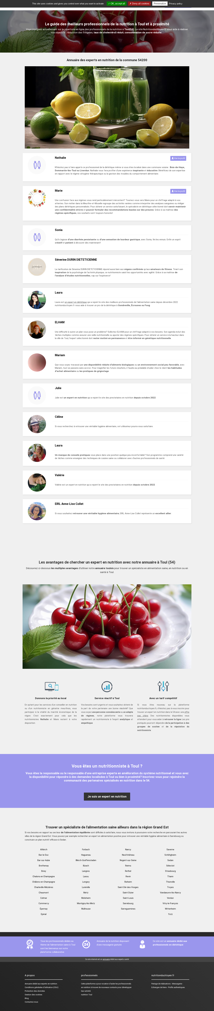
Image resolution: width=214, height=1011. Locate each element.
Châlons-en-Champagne (43, 882)
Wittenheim (170, 909)
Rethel (128, 871)
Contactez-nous (31, 1002)
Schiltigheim (170, 855)
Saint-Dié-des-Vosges (128, 887)
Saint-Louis (128, 898)
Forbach (86, 849)
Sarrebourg (128, 903)
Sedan (170, 860)
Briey (43, 871)
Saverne (170, 849)
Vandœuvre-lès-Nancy (170, 892)
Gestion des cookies (33, 995)
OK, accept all (117, 3)
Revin (128, 876)
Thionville (170, 882)
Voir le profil (179, 158)
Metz (85, 892)
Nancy (128, 849)
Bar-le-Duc (44, 855)
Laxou (86, 876)
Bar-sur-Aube (43, 860)
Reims (128, 866)
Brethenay (44, 866)
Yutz (170, 914)
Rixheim (128, 882)
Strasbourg (170, 871)
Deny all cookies (140, 3)
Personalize (160, 3)
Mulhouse (86, 909)
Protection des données (35, 991)
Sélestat (170, 866)
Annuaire (28, 984)
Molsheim (86, 898)
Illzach (86, 866)
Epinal (43, 914)
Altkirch (43, 849)
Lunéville (86, 887)
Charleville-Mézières (43, 887)
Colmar (43, 898)
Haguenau (86, 855)
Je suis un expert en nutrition (107, 796)
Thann (170, 876)
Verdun (170, 898)
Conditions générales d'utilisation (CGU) (41, 987)
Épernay (43, 909)
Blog (27, 998)
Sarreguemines (128, 909)
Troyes (170, 887)
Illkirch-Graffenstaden (86, 860)
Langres (86, 871)
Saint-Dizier (128, 892)
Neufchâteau (128, 855)
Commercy (44, 903)
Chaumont (44, 892)
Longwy (86, 882)
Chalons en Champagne (44, 876)
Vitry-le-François (170, 903)
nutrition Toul (86, 995)
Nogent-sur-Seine (128, 860)
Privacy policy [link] (175, 3)
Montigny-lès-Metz (86, 903)
